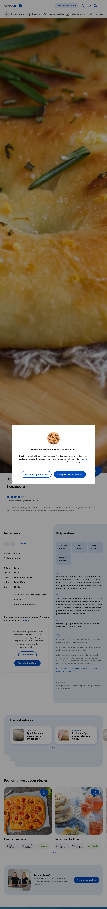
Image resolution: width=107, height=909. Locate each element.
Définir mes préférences (36, 475)
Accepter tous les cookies (70, 475)
